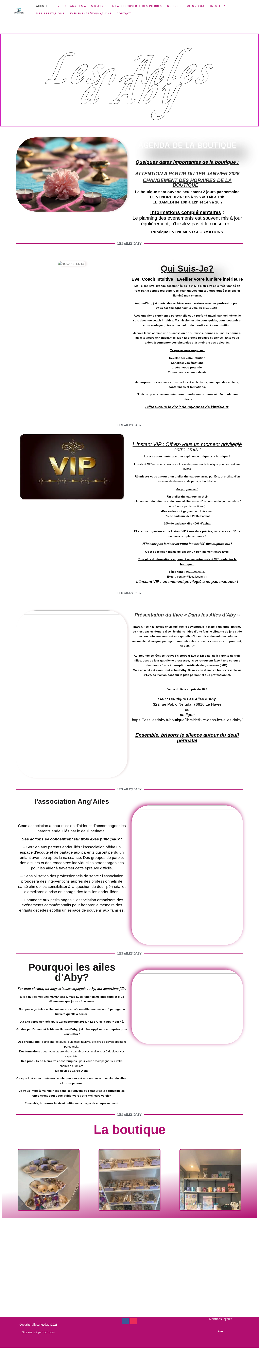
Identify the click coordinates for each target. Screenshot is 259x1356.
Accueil (42, 6)
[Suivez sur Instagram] (133, 1321)
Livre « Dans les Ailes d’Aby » (81, 6)
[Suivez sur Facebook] (125, 1321)
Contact (124, 13)
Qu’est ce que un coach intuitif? (196, 6)
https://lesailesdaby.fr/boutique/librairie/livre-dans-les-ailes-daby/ (187, 720)
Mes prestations (50, 13)
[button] (5, 1180)
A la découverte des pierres (137, 6)
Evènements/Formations (90, 13)
